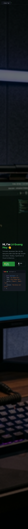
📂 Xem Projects (6, 264)
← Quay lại (6, 3)
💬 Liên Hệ (20, 264)
